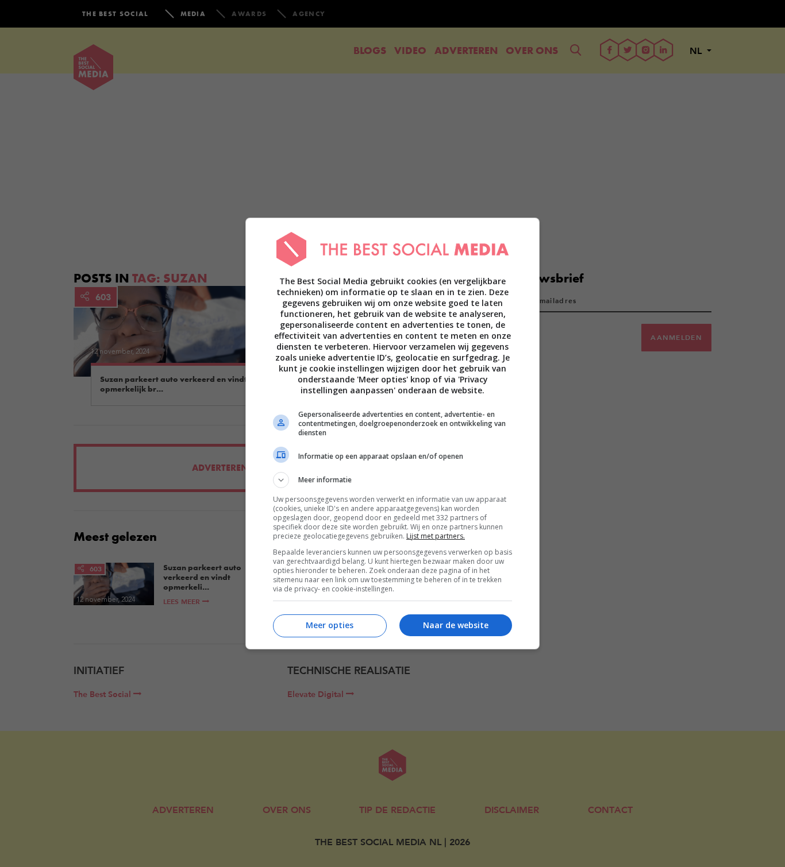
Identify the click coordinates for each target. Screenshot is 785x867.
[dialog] (392, 433)
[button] (392, 480)
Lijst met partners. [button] (435, 536)
